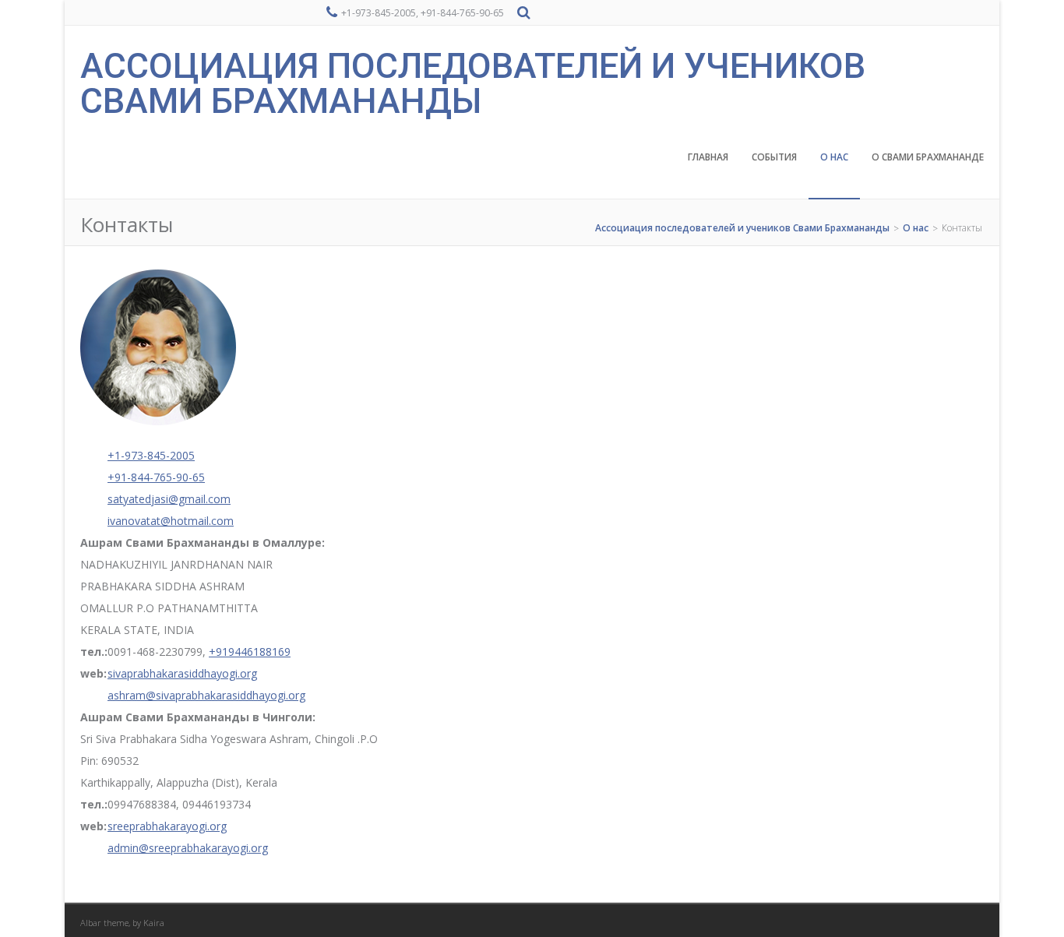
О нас (834, 157)
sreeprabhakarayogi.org (167, 826)
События (774, 157)
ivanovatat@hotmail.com (170, 520)
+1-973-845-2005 (151, 455)
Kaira (153, 922)
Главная (708, 157)
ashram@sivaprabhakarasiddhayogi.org (206, 695)
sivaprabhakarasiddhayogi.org (182, 673)
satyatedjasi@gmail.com (169, 498)
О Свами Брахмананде (928, 157)
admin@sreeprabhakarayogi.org (187, 847)
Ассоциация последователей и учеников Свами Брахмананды (472, 83)
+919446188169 (250, 651)
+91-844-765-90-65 (156, 477)
